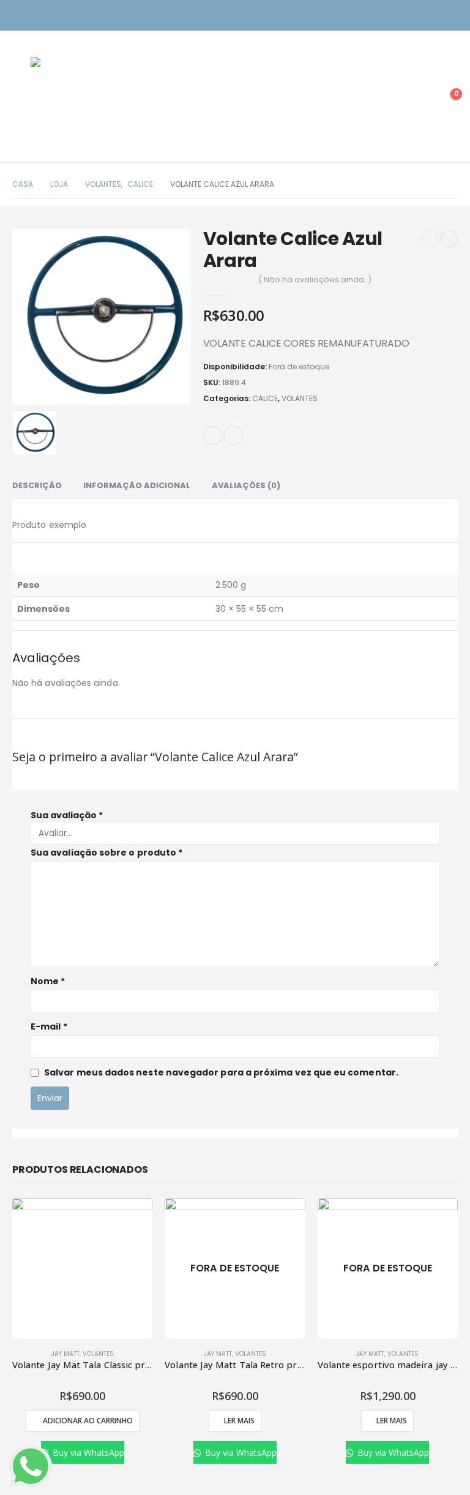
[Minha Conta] (417, 100)
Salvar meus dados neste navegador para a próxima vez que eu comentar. (221, 1072)
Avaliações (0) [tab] (246, 485)
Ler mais (239, 1420)
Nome (48, 981)
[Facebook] (450, 15)
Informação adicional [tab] (136, 485)
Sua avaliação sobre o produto (106, 852)
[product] (82, 1268)
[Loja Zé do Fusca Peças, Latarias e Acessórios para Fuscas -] (73, 100)
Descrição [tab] (37, 485)
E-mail (213, 435)
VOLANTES (300, 398)
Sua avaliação (67, 815)
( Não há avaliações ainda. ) (314, 279)
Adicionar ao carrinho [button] (88, 1420)
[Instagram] (428, 15)
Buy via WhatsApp (87, 1452)
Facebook (233, 435)
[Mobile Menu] (21, 99)
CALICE (265, 398)
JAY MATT (65, 1353)
